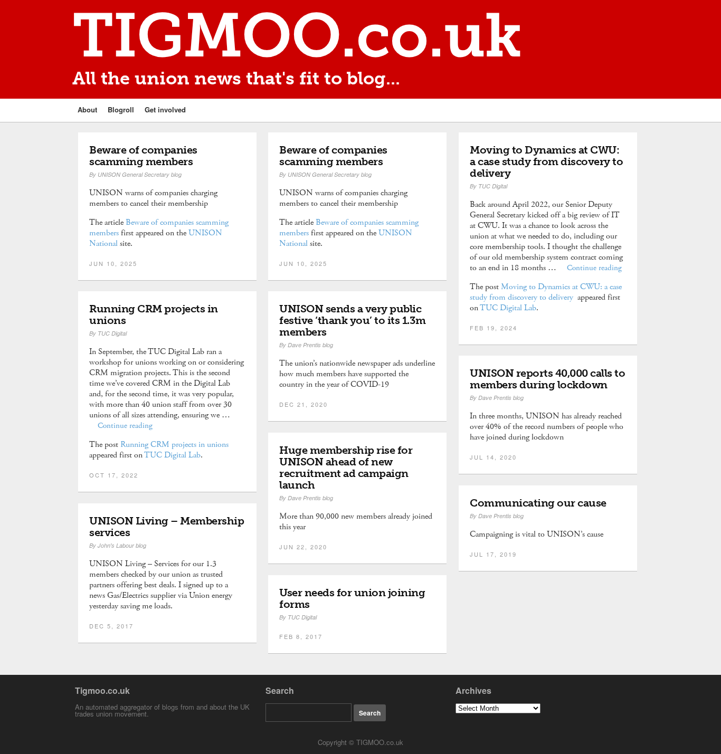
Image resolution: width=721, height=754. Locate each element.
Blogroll (121, 109)
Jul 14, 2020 (493, 457)
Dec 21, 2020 (303, 404)
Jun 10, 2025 (113, 263)
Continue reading (594, 268)
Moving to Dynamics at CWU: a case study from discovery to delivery (546, 161)
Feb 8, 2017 (300, 636)
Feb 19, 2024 (493, 327)
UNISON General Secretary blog (140, 174)
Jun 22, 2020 (303, 546)
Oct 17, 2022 (113, 475)
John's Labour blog (122, 545)
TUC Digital (492, 186)
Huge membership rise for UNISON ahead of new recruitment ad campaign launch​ (345, 467)
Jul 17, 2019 (493, 554)
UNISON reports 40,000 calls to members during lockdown (547, 379)
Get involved (165, 109)
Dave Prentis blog (310, 345)
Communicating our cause (538, 503)
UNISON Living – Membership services (166, 526)
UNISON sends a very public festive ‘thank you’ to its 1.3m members (352, 320)
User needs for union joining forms (352, 598)
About (87, 109)
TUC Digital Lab (508, 307)
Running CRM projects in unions (153, 314)
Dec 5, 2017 (111, 626)
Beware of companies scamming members (143, 156)
